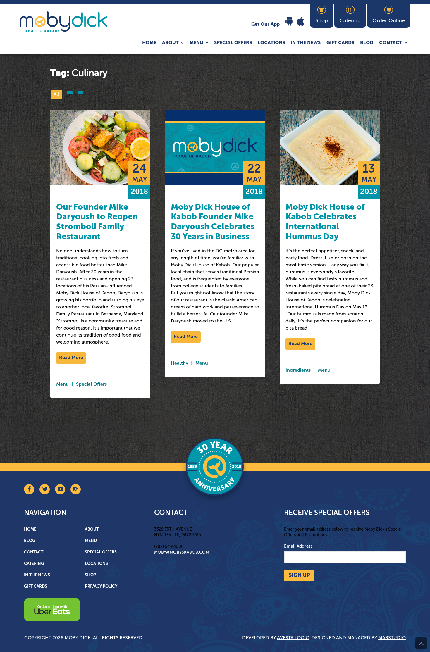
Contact (390, 43)
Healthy (179, 363)
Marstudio (392, 638)
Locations (271, 43)
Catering (34, 564)
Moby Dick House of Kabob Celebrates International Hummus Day (325, 222)
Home (149, 43)
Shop (90, 575)
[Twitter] (44, 489)
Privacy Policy (101, 586)
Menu (196, 43)
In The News (306, 43)
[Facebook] (29, 489)
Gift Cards (340, 43)
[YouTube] (60, 489)
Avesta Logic (293, 638)
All (56, 94)
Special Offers (233, 43)
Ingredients (298, 370)
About (170, 43)
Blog (366, 43)
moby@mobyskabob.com (181, 553)
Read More (71, 358)
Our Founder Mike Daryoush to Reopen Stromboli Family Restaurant (97, 222)
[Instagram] (75, 489)
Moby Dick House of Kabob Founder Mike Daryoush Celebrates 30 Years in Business (212, 222)
